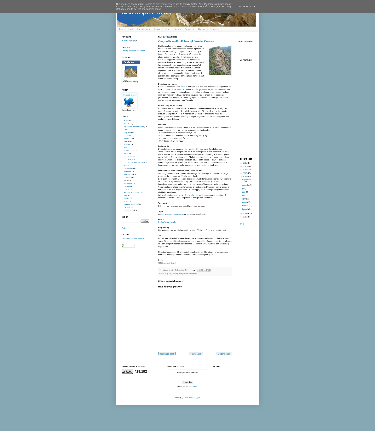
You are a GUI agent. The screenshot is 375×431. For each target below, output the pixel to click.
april (244, 199)
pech (126, 180)
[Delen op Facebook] (207, 270)
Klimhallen (214, 29)
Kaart (130, 29)
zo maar (127, 207)
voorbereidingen (130, 204)
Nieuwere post (167, 354)
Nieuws (177, 29)
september (246, 180)
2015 (245, 166)
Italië (126, 153)
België (126, 121)
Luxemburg (128, 168)
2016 (245, 163)
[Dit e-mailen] (198, 270)
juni (244, 192)
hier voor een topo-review (172, 214)
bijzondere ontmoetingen (134, 127)
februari (245, 206)
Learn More (245, 7)
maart (244, 202)
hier (163, 206)
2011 (245, 213)
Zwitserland (128, 210)
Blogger (197, 398)
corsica (126, 130)
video (126, 201)
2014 (245, 170)
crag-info (168, 273)
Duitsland (127, 136)
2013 (245, 173)
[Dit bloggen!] (201, 270)
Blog (121, 29)
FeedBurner (192, 387)
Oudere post (224, 354)
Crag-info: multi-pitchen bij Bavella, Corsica (186, 41)
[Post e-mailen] (194, 270)
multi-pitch (193, 273)
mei (244, 195)
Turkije (126, 198)
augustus (246, 185)
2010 (245, 217)
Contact (201, 29)
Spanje (126, 189)
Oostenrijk (128, 177)
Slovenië (127, 186)
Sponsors (189, 29)
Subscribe (126, 228)
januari (245, 209)
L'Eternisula (189, 195)
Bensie (157, 29)
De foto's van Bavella (167, 222)
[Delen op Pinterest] (209, 270)
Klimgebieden (143, 29)
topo (125, 195)
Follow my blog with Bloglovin (133, 238)
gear (125, 148)
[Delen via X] (204, 270)
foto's (126, 142)
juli (243, 189)
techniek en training (131, 192)
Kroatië (126, 165)
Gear (167, 29)
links (242, 224)
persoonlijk (128, 183)
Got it (257, 7)
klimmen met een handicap (134, 162)
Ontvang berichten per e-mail (133, 51)
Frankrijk (175, 273)
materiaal (127, 171)
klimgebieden (184, 273)
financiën (127, 139)
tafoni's (184, 87)
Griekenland (129, 150)
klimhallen (128, 159)
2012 (245, 177)
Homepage (196, 354)
